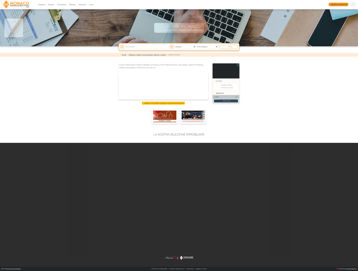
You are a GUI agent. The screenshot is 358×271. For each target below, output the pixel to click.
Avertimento (190, 269)
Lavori (91, 4)
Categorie (41, 4)
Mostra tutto (227, 101)
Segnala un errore (201, 269)
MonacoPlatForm (351, 269)
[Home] (119, 55)
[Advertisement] (163, 86)
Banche (51, 4)
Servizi (124, 55)
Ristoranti (82, 4)
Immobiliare (61, 4)
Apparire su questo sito (339, 4)
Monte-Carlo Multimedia (13, 269)
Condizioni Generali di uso (177, 269)
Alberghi (72, 4)
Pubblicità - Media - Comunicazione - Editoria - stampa (147, 55)
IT (352, 4)
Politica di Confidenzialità (159, 269)
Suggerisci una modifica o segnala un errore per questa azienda (164, 103)
